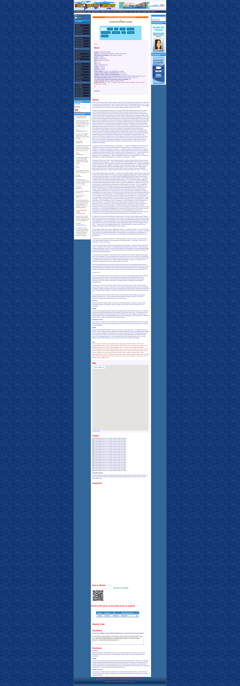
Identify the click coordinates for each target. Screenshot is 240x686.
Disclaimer (104, 36)
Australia (144, 11)
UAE (153, 11)
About (103, 29)
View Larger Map (96, 431)
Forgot (75, 111)
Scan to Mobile (106, 32)
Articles (88, 11)
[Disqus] (121, 508)
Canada (134, 11)
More (96, 44)
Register (79, 111)
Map (116, 29)
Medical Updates (105, 11)
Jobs (123, 32)
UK (130, 11)
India (139, 11)
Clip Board (131, 32)
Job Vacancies (114, 11)
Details (110, 29)
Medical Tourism (96, 11)
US (127, 11)
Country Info (116, 32)
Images (122, 29)
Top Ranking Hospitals (80, 11)
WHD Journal (122, 11)
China (148, 11)
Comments (130, 29)
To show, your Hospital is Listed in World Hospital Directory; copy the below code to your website (118, 633)
